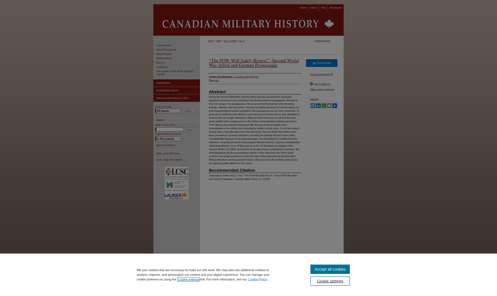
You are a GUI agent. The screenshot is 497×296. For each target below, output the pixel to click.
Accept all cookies (330, 269)
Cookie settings (188, 279)
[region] (248, 274)
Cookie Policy (258, 279)
